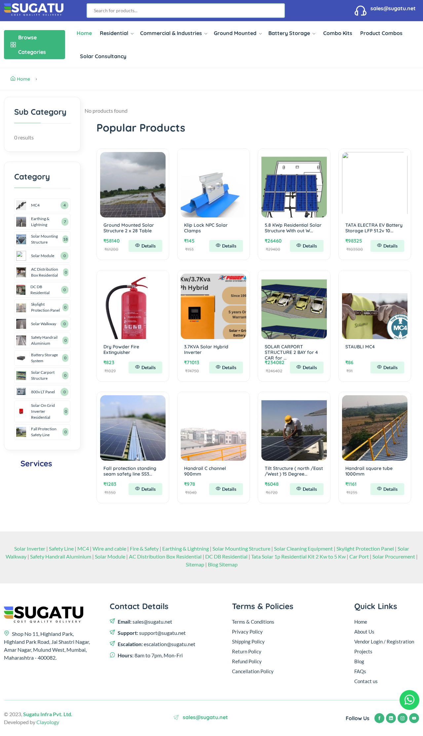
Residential (115, 33)
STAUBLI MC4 (360, 347)
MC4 (35, 205)
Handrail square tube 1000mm (369, 471)
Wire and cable (109, 548)
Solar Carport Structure (43, 375)
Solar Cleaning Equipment (303, 548)
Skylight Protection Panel (45, 307)
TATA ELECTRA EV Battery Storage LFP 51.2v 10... (374, 228)
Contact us (366, 681)
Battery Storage (289, 33)
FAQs (360, 671)
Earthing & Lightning (40, 221)
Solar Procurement (394, 556)
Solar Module (42, 255)
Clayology (47, 722)
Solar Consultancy (103, 56)
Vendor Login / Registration (384, 641)
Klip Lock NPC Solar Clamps (206, 228)
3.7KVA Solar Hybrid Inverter (206, 349)
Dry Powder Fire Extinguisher (121, 349)
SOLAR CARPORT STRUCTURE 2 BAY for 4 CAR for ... (291, 352)
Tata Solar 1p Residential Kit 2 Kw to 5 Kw (299, 556)
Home (84, 33)
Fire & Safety (144, 548)
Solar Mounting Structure (44, 239)
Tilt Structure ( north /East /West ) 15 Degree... (294, 471)
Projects (363, 651)
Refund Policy (247, 661)
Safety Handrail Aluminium (44, 340)
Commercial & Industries (171, 33)
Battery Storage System (44, 357)
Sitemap (195, 564)
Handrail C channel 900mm (205, 471)
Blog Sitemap (223, 564)
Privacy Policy (247, 632)
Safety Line (61, 548)
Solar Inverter (29, 548)
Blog (359, 661)
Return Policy (246, 651)
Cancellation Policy (253, 671)
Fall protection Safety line (44, 431)
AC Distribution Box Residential (44, 272)
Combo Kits (337, 33)
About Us (364, 632)
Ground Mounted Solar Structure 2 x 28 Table (128, 228)
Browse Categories (32, 44)
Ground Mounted (236, 33)
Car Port (359, 556)
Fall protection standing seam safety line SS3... (129, 471)
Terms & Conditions (253, 622)
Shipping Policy (248, 641)
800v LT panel (43, 391)
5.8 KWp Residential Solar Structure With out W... (293, 228)
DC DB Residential (40, 289)
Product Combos (381, 33)
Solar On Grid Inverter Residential (43, 411)
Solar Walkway (43, 323)
